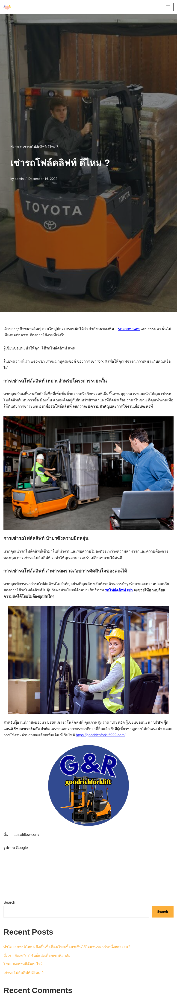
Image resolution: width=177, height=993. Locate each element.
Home (14, 146)
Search (9, 902)
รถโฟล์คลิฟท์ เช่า (119, 590)
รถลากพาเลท (129, 329)
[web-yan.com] (7, 7)
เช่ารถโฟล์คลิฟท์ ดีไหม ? (23, 973)
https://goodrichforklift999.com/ (100, 735)
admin (19, 179)
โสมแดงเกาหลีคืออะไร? (22, 964)
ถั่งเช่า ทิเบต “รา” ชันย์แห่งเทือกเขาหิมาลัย (36, 955)
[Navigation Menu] (168, 7)
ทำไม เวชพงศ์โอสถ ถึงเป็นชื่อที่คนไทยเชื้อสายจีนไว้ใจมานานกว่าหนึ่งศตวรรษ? (66, 947)
